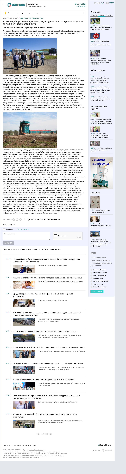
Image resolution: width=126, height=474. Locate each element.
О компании (16, 445)
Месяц (109, 15)
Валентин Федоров (99, 269)
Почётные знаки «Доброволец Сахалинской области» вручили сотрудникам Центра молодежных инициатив (46, 397)
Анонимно (9, 229)
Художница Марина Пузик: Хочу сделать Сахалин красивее (101, 150)
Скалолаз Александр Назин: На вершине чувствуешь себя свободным (99, 135)
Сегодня (94, 15)
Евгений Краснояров (100, 272)
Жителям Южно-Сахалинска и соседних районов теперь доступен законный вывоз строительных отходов (47, 314)
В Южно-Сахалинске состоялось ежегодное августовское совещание (44, 379)
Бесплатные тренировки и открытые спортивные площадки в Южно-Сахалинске (101, 27)
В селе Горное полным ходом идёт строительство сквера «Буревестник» (45, 331)
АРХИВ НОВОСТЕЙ (29, 445)
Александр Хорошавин (100, 281)
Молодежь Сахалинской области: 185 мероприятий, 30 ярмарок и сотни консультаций (45, 415)
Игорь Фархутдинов (99, 275)
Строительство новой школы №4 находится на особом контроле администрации (49, 347)
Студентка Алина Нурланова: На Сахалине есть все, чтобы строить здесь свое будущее (101, 121)
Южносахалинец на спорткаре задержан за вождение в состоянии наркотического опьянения (36, 13)
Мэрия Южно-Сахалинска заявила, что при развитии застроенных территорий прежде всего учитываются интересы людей (100, 242)
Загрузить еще (46, 434)
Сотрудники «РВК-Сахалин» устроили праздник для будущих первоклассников (48, 363)
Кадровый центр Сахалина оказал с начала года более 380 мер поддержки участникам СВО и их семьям (46, 260)
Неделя (101, 15)
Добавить (9, 243)
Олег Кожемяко (98, 284)
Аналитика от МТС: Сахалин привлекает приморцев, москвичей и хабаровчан (47, 278)
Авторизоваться (23, 229)
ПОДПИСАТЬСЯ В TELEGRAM (42, 219)
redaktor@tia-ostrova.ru (36, 450)
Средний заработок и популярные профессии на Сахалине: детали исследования (43, 295)
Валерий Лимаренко (100, 287)
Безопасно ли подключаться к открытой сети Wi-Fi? (100, 225)
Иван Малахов (98, 278)
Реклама (6, 445)
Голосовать (97, 291)
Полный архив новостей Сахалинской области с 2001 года (49, 453)
